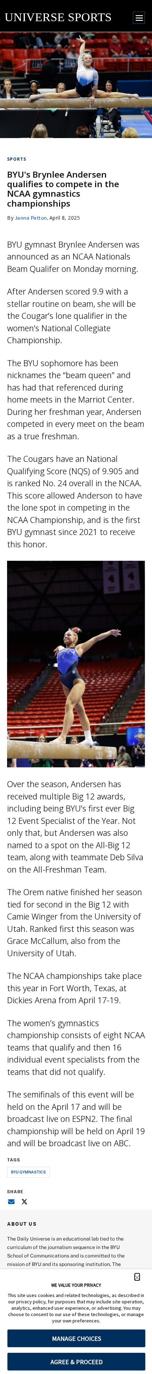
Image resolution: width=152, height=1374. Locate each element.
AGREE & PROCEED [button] (77, 1362)
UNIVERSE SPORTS (58, 17)
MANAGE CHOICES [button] (76, 1338)
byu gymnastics (28, 1172)
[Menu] (139, 18)
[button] (137, 1276)
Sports (16, 159)
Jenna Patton (31, 218)
